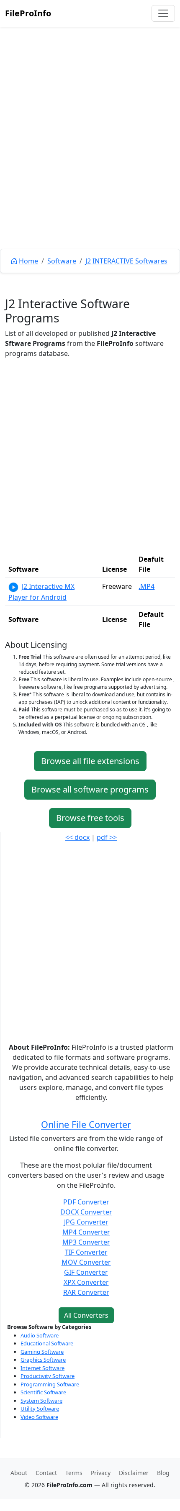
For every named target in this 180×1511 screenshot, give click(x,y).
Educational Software (47, 1343)
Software (61, 261)
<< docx (77, 837)
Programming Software (50, 1384)
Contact (46, 1473)
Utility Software (40, 1408)
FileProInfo (28, 13)
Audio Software (40, 1335)
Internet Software (42, 1368)
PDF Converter (86, 1202)
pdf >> (107, 837)
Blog (163, 1473)
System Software (41, 1400)
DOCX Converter (86, 1212)
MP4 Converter (86, 1232)
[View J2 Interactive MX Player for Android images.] (13, 586)
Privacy (101, 1473)
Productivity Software (48, 1376)
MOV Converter (86, 1262)
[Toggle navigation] (163, 13)
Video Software (39, 1417)
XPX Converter (86, 1282)
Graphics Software (43, 1359)
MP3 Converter (86, 1242)
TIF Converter (86, 1252)
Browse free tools (90, 817)
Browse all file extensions (90, 761)
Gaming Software (42, 1351)
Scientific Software (43, 1392)
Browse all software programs (90, 789)
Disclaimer (134, 1473)
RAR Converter (86, 1292)
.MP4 (146, 586)
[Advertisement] (90, 157)
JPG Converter (86, 1222)
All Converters (86, 1315)
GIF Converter (86, 1272)
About (18, 1473)
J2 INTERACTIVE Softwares (126, 261)
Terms (73, 1473)
